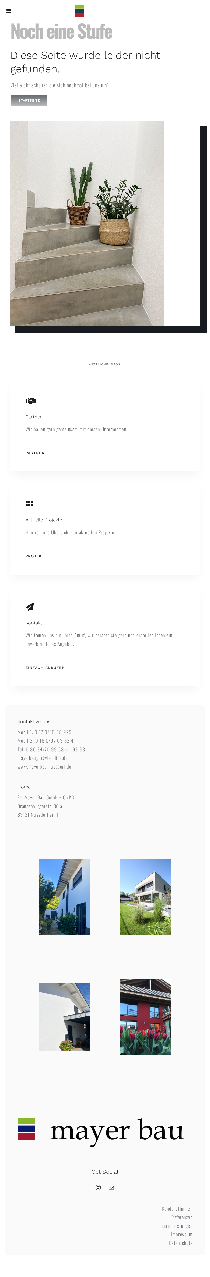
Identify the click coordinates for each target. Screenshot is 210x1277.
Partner (35, 453)
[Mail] (112, 1188)
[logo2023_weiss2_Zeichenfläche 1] (105, 7)
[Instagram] (98, 1188)
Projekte (36, 556)
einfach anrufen (45, 668)
